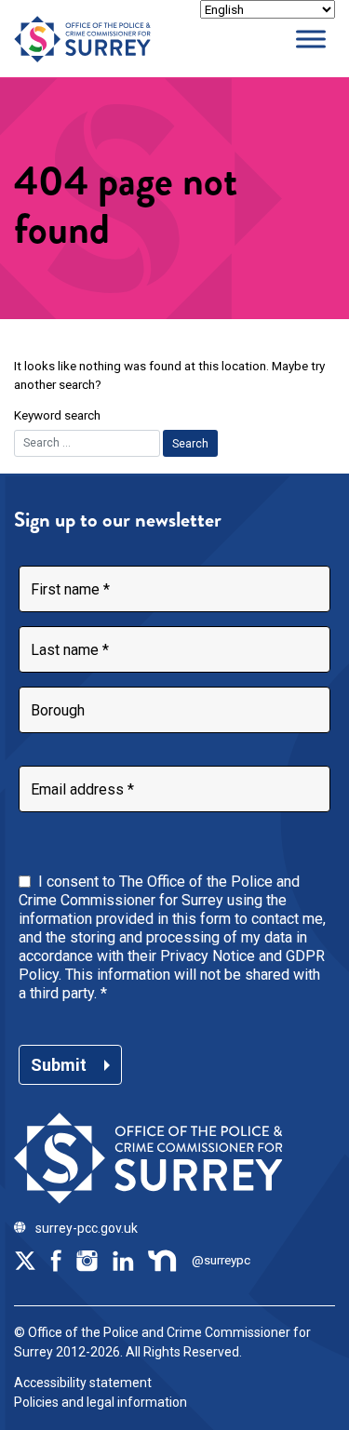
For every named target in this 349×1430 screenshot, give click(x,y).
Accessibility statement (83, 1382)
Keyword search (57, 415)
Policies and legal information (100, 1402)
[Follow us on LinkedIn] (123, 1259)
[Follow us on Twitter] (25, 1259)
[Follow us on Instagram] (86, 1259)
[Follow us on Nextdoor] (163, 1259)
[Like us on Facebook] (55, 1259)
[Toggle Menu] (311, 38)
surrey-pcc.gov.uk (86, 1228)
